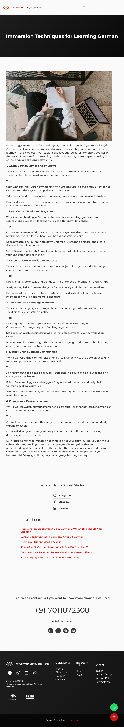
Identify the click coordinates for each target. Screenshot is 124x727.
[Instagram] (50, 630)
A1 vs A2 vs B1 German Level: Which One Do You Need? (54, 547)
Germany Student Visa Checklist (41, 542)
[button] (83, 7)
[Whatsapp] (58, 630)
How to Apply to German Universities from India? (51, 557)
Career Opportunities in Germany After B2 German (52, 536)
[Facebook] (66, 630)
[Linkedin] (73, 630)
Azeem (75, 720)
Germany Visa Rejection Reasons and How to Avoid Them (56, 552)
